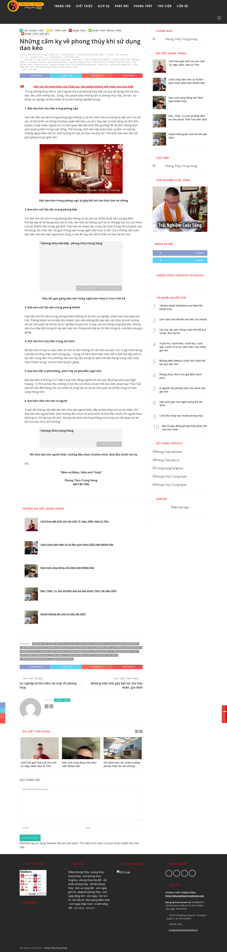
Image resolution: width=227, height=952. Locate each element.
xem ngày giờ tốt (105, 655)
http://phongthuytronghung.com (185, 895)
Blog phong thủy (32, 55)
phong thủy (99, 62)
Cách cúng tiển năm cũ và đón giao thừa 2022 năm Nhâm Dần (77, 544)
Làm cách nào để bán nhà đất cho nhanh (183, 319)
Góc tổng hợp (51, 55)
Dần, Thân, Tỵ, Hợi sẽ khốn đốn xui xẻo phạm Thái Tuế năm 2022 (78, 590)
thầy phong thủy (79, 651)
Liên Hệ (182, 6)
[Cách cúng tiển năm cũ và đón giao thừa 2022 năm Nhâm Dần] (31, 547)
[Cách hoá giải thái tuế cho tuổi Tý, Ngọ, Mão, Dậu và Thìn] (31, 524)
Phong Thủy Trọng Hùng (55, 948)
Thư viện (165, 6)
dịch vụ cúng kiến (61, 59)
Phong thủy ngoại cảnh (90, 55)
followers (200, 253)
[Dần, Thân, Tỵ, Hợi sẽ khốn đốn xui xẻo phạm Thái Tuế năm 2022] (31, 594)
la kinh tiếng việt (120, 59)
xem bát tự (79, 908)
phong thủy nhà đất (119, 62)
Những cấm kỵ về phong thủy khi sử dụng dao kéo (79, 647)
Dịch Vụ (104, 6)
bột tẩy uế (30, 59)
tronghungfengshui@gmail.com (183, 929)
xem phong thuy (69, 67)
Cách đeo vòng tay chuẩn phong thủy (181, 415)
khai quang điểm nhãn (97, 59)
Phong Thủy (143, 6)
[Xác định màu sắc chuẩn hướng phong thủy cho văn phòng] (123, 748)
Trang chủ (62, 6)
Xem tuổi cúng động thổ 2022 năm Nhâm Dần (67, 567)
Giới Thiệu (84, 6)
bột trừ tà (43, 59)
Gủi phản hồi (71, 57)
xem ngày (103, 64)
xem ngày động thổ (120, 64)
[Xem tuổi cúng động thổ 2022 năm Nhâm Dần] (31, 571)
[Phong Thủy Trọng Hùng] (25, 5)
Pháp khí (122, 6)
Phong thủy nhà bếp (117, 55)
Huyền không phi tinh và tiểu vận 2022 (62, 614)
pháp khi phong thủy (80, 62)
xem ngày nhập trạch (46, 67)
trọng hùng (41, 64)
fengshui (78, 59)
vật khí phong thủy (60, 64)
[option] (39, 752)
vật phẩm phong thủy (84, 64)
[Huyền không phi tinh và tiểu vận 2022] (31, 617)
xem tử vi (90, 908)
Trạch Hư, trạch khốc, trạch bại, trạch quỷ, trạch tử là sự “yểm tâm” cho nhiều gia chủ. (182, 347)
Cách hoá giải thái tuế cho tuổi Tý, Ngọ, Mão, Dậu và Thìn (74, 521)
